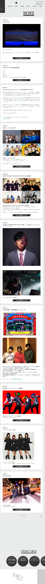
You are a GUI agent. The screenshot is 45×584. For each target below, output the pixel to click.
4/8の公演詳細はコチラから (21, 80)
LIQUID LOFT (38, 3)
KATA (42, 3)
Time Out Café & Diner (39, 4)
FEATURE (22, 6)
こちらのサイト (20, 100)
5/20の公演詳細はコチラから (21, 166)
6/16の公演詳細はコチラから (21, 466)
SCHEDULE (10, 6)
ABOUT (28, 6)
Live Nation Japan (6, 118)
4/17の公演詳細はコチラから (21, 58)
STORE (40, 6)
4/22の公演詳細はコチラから (21, 300)
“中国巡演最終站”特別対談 (16, 379)
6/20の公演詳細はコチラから (21, 509)
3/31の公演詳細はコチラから (21, 420)
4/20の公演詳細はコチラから (21, 215)
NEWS (16, 6)
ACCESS (34, 6)
